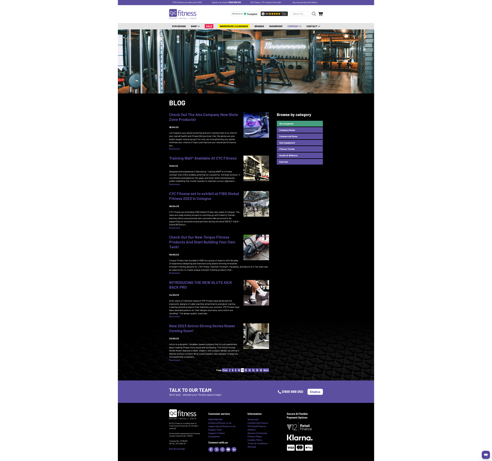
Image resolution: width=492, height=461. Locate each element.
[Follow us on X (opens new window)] (217, 449)
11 (242, 370)
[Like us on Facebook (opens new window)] (211, 449)
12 (246, 370)
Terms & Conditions (258, 443)
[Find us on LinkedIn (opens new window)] (234, 449)
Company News (287, 130)
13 (250, 370)
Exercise (283, 161)
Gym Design (179, 26)
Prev (225, 370)
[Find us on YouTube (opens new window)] (228, 449)
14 (253, 370)
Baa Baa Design (177, 448)
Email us (315, 391)
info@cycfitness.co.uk (219, 422)
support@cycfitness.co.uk (221, 426)
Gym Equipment (287, 142)
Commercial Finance (258, 422)
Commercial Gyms (288, 136)
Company (293, 26)
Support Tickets (216, 433)
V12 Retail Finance (257, 426)
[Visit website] (244, 13)
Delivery (252, 429)
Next (266, 370)
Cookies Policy (255, 439)
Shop (194, 26)
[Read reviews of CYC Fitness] (274, 13)
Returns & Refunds (257, 433)
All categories (286, 123)
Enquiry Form (215, 429)
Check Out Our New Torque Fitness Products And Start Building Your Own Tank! (202, 242)
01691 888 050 (234, 2)
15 (257, 370)
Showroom (275, 26)
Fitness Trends (287, 149)
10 (239, 370)
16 (261, 370)
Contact (312, 26)
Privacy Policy (255, 436)
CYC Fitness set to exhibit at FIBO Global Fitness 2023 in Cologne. (204, 196)
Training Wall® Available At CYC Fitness (203, 158)
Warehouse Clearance (234, 26)
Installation (214, 436)
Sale (209, 26)
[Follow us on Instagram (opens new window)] (223, 449)
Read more (174, 148)
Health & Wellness (288, 155)
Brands (259, 26)
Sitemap (252, 446)
